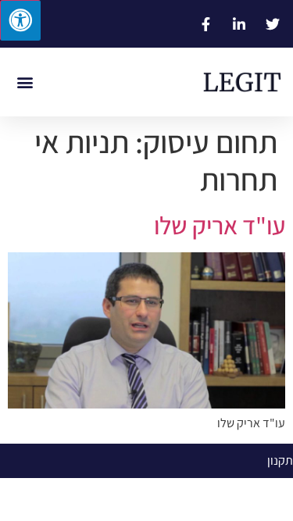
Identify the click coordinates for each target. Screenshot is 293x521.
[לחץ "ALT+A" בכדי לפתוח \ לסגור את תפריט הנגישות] (20, 20)
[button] (25, 82)
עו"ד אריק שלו (219, 225)
